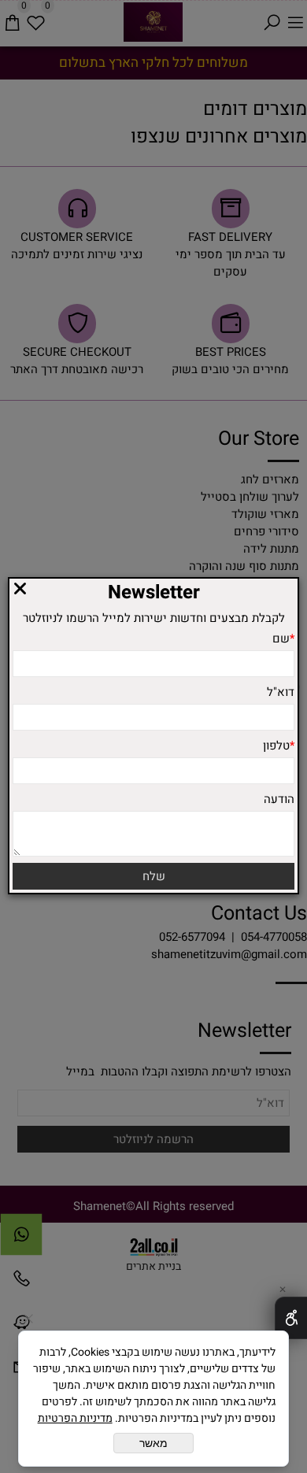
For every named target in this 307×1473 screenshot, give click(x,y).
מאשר (153, 1443)
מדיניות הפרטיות (75, 1418)
